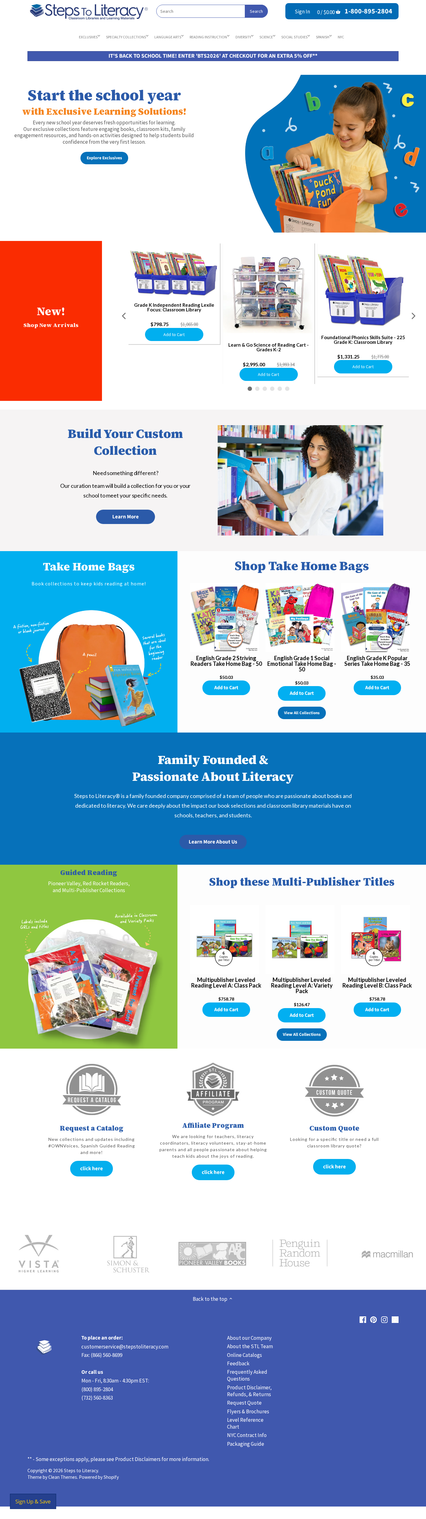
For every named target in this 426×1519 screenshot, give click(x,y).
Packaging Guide (245, 1443)
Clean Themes (62, 1477)
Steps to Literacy (81, 1470)
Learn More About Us (213, 842)
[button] (124, 316)
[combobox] (212, 11)
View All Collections (302, 713)
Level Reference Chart (245, 1423)
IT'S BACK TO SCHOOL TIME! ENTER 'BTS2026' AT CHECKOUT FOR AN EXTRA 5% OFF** (213, 56)
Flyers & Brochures (248, 1411)
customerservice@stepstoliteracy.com (124, 1346)
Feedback (238, 1363)
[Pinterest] (373, 1319)
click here (91, 1168)
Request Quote (244, 1402)
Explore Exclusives (104, 158)
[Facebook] (363, 1319)
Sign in (302, 11)
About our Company (249, 1337)
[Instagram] (384, 1319)
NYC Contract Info (247, 1435)
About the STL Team (250, 1346)
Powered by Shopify (99, 1477)
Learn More (125, 517)
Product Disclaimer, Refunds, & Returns (249, 1391)
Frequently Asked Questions (247, 1375)
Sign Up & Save (33, 1501)
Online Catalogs (244, 1355)
